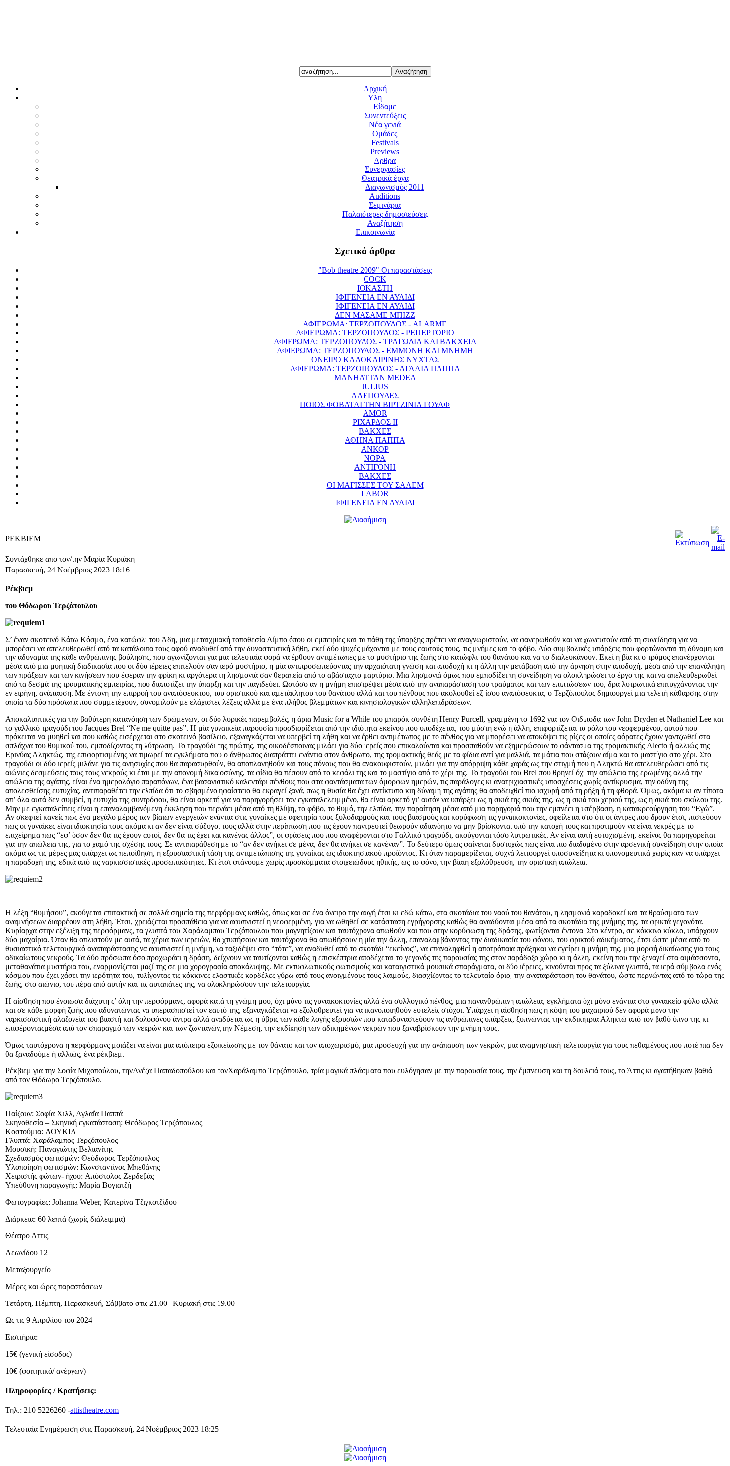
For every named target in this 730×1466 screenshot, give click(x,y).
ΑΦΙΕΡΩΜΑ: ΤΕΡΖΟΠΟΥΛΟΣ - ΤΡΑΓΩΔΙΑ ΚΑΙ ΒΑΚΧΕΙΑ (375, 341)
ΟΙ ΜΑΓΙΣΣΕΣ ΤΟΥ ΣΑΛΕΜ (375, 485)
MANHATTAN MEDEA (375, 377)
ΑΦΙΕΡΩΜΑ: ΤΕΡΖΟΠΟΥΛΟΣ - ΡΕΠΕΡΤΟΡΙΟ (375, 332)
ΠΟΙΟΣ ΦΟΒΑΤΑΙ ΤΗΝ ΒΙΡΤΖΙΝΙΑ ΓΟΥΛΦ (375, 404)
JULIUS (375, 386)
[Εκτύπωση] (692, 542)
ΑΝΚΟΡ (375, 449)
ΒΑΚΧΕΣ (375, 431)
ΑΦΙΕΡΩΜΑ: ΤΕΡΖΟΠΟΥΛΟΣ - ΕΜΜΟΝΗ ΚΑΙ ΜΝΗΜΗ (375, 350)
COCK (375, 279)
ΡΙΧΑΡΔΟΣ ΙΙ (375, 422)
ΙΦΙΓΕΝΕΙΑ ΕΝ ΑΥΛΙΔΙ (375, 297)
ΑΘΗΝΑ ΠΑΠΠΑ (375, 440)
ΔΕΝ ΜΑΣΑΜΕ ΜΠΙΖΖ (375, 315)
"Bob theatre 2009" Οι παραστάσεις (375, 270)
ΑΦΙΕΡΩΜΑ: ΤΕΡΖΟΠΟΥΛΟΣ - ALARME (375, 324)
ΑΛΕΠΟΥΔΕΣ (375, 395)
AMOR (375, 413)
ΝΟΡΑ (375, 458)
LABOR (375, 493)
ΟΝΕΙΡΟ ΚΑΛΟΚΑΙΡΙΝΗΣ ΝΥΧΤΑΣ (375, 359)
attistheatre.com (94, 1410)
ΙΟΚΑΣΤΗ (375, 288)
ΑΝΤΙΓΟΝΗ (375, 467)
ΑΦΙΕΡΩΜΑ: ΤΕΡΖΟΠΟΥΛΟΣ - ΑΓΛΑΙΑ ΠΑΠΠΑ (375, 368)
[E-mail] (718, 547)
